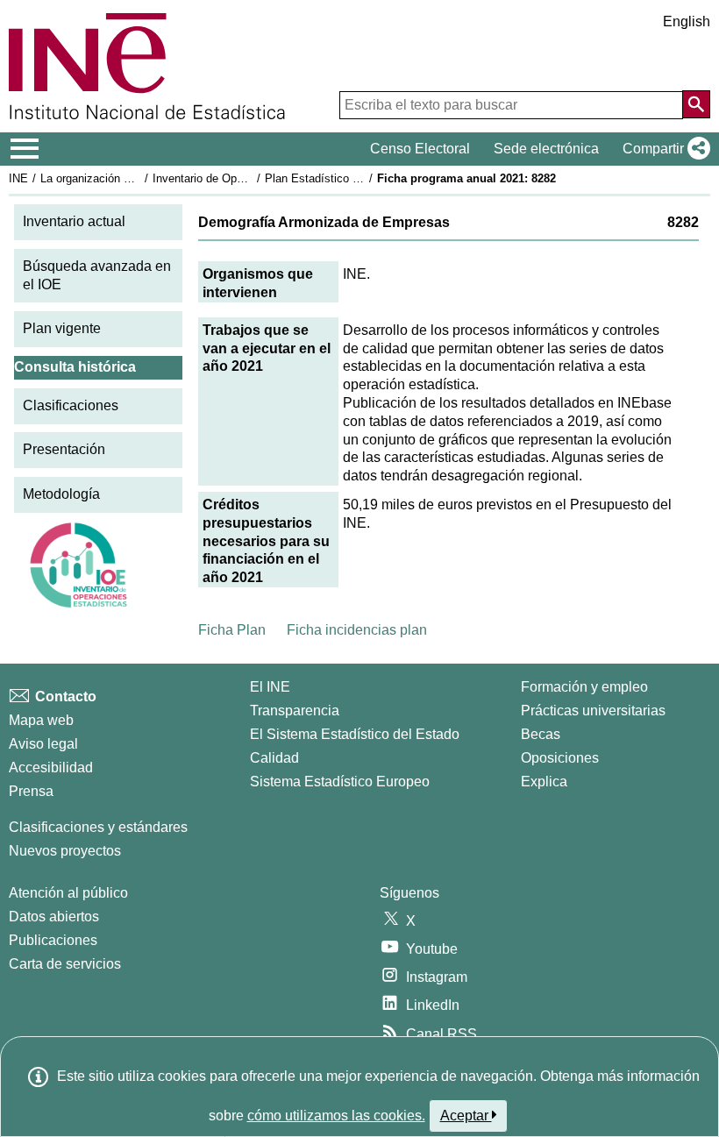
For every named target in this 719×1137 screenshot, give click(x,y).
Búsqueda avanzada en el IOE (97, 275)
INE (18, 178)
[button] (663, 149)
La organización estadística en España (139, 178)
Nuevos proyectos (65, 850)
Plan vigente (62, 328)
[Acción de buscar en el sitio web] (696, 104)
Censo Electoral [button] (420, 148)
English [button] (686, 21)
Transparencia (294, 710)
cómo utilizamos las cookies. (336, 1115)
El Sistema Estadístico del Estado (354, 734)
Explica (544, 781)
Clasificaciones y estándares (98, 827)
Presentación (64, 449)
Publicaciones (53, 940)
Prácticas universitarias (593, 710)
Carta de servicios (65, 963)
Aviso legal (43, 743)
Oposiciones (560, 757)
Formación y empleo (584, 686)
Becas (540, 734)
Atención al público (68, 892)
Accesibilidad (51, 767)
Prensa (31, 791)
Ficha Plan (232, 629)
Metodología (61, 494)
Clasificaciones (70, 405)
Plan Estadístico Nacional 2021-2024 (358, 178)
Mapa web (41, 720)
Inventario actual (74, 221)
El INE (270, 686)
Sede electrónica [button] (546, 148)
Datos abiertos (54, 916)
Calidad (274, 757)
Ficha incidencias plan (357, 629)
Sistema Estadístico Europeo (340, 781)
